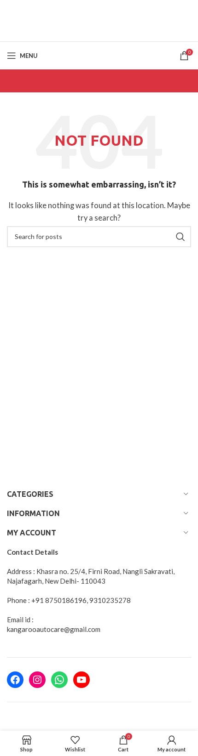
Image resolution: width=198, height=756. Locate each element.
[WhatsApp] (59, 679)
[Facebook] (15, 679)
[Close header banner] (186, 11)
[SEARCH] (180, 236)
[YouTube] (81, 679)
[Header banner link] (85, 11)
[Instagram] (37, 679)
